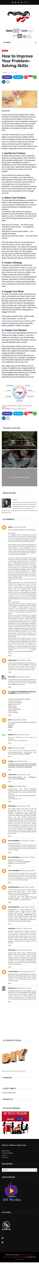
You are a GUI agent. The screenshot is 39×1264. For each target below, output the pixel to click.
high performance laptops (18, 684)
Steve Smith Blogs (14, 840)
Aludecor (11, 734)
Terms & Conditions (7, 1153)
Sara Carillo (11, 677)
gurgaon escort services (14, 704)
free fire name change (18, 873)
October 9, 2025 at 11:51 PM (27, 857)
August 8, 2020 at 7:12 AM (22, 677)
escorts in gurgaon (12, 707)
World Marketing (13, 907)
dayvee (5, 72)
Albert (10, 527)
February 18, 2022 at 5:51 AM (21, 734)
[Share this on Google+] (26, 77)
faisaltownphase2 (23, 894)
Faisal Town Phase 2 (20, 891)
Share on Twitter (19, 78)
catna (10, 748)
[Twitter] (21, 2)
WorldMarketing (12, 909)
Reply (9, 655)
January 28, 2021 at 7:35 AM (19, 719)
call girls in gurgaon (13, 712)
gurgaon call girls (12, 710)
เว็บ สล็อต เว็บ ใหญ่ (13, 764)
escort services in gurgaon (14, 709)
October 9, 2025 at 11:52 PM (27, 870)
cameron (11, 761)
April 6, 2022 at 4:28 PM (18, 748)
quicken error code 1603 (28, 669)
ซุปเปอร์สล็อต (21, 779)
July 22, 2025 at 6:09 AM (19, 786)
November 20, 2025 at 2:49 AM (24, 950)
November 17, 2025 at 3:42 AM (24, 928)
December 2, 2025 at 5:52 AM (23, 988)
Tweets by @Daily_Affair (9, 1092)
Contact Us (5, 1157)
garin (9, 719)
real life (4, 50)
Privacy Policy (6, 1151)
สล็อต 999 (27, 754)
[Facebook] (24, 2)
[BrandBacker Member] (6, 1229)
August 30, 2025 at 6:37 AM (23, 806)
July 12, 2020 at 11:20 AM (23, 660)
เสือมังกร (10, 725)
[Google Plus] (18, 2)
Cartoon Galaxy (13, 971)
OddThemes (19, 1259)
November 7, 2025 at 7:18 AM (26, 887)
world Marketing (13, 887)
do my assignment (28, 828)
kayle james (12, 806)
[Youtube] (15, 2)
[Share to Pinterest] (8, 82)
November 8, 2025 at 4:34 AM (27, 907)
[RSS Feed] (26, 2)
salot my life (12, 774)
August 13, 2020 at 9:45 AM (23, 693)
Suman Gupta (12, 660)
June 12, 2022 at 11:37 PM (23, 774)
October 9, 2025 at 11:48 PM (27, 840)
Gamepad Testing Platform (16, 931)
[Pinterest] (12, 2)
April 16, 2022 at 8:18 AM (20, 761)
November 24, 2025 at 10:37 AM (27, 971)
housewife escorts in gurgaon (15, 702)
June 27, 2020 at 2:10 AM (19, 527)
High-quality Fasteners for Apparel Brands (18, 974)
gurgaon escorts (12, 705)
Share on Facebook (7, 78)
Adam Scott (12, 988)
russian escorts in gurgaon (14, 701)
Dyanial (10, 786)
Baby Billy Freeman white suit (15, 860)
